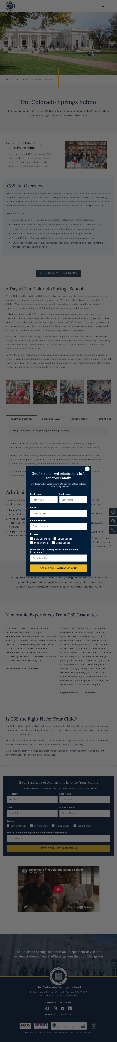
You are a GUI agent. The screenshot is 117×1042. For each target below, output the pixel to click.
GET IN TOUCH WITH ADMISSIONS (58, 568)
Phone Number (38, 520)
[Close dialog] (87, 469)
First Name (36, 494)
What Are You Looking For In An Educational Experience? (54, 551)
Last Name (65, 494)
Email (33, 507)
